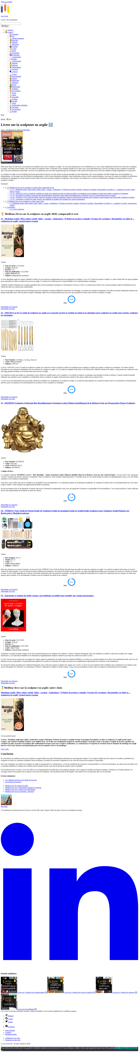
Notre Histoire (10, 1030)
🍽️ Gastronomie (15, 57)
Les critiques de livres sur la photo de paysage (21, 780)
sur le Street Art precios (13, 782)
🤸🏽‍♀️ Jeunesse (14, 69)
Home (3, 119)
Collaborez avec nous (12, 1038)
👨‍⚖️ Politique (14, 89)
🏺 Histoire (14, 42)
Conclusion (10, 207)
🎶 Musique (14, 83)
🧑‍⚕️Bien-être (14, 40)
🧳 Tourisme (14, 107)
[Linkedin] (69, 969)
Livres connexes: (17, 209)
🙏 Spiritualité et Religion (18, 105)
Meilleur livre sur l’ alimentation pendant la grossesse (23, 788)
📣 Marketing (14, 80)
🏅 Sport (13, 93)
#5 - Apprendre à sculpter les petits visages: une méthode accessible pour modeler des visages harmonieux (47, 199)
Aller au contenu (6, 2)
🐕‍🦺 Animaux (14, 34)
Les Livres (4, 16)
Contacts (8, 1032)
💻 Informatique (15, 67)
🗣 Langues (14, 72)
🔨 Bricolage (14, 45)
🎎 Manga (13, 78)
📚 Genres (9, 32)
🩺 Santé (13, 95)
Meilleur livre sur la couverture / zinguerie (19, 791)
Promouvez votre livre (12, 1040)
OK (117, 1048)
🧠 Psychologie (15, 91)
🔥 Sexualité (14, 97)
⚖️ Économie (14, 53)
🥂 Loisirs (13, 74)
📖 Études (13, 59)
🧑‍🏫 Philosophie (15, 87)
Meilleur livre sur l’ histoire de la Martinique (20, 789)
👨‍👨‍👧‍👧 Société (13, 101)
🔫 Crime (13, 49)
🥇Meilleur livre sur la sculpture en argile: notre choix (24, 201)
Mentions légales (11, 1034)
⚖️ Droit (13, 51)
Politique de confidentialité (128, 1048)
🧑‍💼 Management (15, 76)
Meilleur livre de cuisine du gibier (16, 786)
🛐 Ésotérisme (15, 55)
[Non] (2, 1050)
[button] (2, 1046)
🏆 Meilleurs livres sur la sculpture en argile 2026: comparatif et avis (29, 188)
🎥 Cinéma (13, 47)
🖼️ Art (12, 36)
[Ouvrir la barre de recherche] (2, 115)
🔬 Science (13, 99)
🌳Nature (13, 85)
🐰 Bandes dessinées (17, 38)
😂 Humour (14, 65)
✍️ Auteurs (9, 30)
